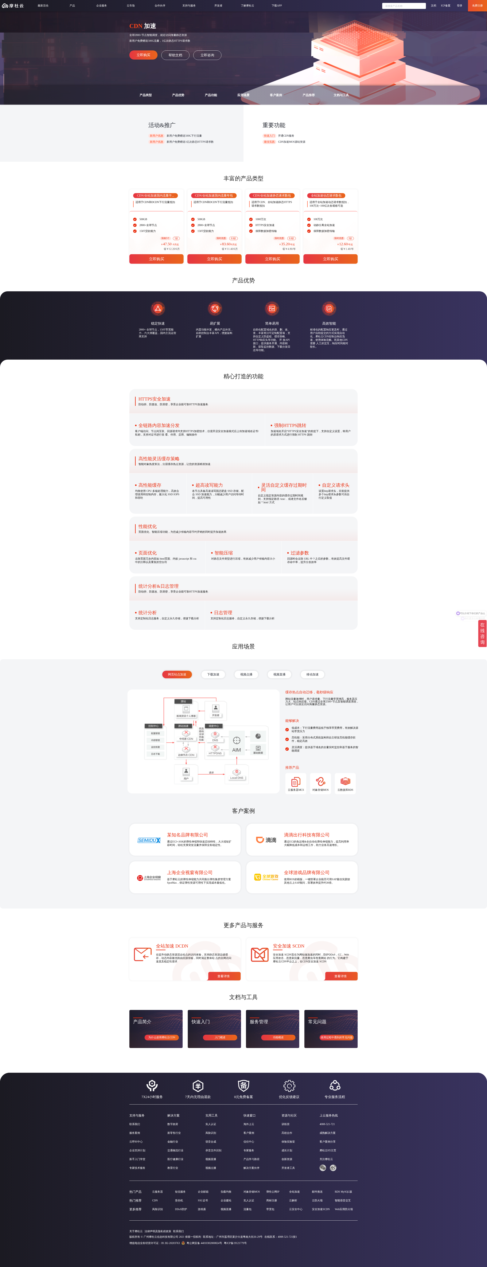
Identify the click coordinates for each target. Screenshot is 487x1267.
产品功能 (211, 95)
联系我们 (134, 1124)
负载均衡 (226, 1191)
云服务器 (157, 1191)
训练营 (286, 1124)
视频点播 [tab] (246, 674)
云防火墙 (317, 1200)
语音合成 (210, 1141)
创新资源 (287, 1159)
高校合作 (287, 1133)
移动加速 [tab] (312, 674)
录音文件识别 (213, 1150)
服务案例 (134, 1133)
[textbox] (404, 6)
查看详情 (223, 976)
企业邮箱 (203, 1191)
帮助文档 (175, 55)
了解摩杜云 (247, 5)
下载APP (277, 5)
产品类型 (146, 95)
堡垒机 (179, 1200)
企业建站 (226, 1200)
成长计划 (287, 1150)
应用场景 (243, 95)
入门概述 (220, 1037)
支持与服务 (189, 5)
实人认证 (210, 1124)
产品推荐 (309, 95)
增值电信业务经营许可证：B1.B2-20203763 (154, 1243)
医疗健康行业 (175, 1159)
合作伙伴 (160, 5)
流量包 (247, 1209)
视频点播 (210, 1168)
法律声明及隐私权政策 (158, 1231)
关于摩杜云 (136, 1231)
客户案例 (276, 95)
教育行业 (172, 1168)
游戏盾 (202, 1209)
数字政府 (172, 1124)
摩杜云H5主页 (328, 1150)
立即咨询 (207, 55)
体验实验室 (288, 1141)
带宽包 (270, 1209)
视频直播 (210, 1159)
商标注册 (271, 1200)
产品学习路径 (251, 1159)
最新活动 (43, 5)
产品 (72, 5)
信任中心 (249, 1141)
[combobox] (404, 6)
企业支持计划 (137, 1150)
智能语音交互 (343, 1200)
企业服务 (101, 5)
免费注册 (477, 5)
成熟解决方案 (328, 1133)
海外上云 (249, 1124)
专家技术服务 (137, 1168)
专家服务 (249, 1150)
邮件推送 (317, 1191)
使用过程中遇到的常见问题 (337, 1037)
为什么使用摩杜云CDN (161, 1037)
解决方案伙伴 (251, 1168)
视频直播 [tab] (279, 674)
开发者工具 (288, 1168)
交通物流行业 (175, 1150)
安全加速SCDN (321, 1209)
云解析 (293, 1200)
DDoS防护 (181, 1209)
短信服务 (180, 1191)
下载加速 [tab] (213, 674)
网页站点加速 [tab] (177, 674)
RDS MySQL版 (343, 1191)
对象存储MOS (252, 1191)
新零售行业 (174, 1133)
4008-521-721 (327, 1124)
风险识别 (210, 1133)
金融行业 (172, 1141)
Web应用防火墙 (344, 1209)
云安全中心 (295, 1209)
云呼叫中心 (136, 1141)
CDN (155, 1200)
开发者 (218, 5)
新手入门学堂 (137, 1159)
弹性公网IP (272, 1191)
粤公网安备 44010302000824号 (204, 1243)
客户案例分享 (328, 1141)
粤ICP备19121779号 (235, 1243)
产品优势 (178, 95)
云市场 (131, 5)
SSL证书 (203, 1200)
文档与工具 (341, 95)
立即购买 (143, 55)
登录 (459, 5)
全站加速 (294, 1191)
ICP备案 (445, 5)
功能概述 (278, 1037)
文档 (433, 5)
